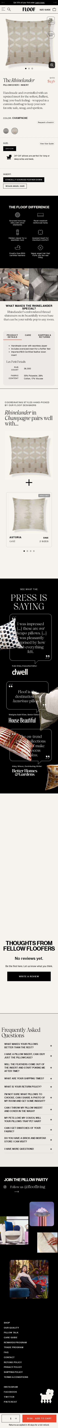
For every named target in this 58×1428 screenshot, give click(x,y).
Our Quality (11, 1328)
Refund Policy (13, 1362)
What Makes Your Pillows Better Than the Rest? (21, 1046)
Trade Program (13, 1347)
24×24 (10, 148)
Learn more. (14, 909)
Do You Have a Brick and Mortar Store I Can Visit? (25, 1140)
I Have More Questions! (19, 1148)
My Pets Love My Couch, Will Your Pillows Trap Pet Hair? (22, 1119)
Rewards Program (15, 1342)
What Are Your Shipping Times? (24, 1078)
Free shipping (14, 3)
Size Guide (45, 10)
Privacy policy (13, 1367)
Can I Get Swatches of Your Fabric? (22, 1130)
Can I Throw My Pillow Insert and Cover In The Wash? (23, 1109)
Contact (9, 1357)
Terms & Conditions (16, 1377)
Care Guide (10, 1337)
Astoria (16, 537)
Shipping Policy (13, 1372)
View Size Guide (47, 144)
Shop (7, 1323)
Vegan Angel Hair (14, 186)
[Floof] (29, 9)
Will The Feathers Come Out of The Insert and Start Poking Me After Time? (24, 1067)
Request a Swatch (46, 122)
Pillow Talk (11, 1332)
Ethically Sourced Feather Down (23, 180)
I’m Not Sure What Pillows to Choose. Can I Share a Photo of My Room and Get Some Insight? (24, 1097)
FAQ (6, 1352)
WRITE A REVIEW (29, 976)
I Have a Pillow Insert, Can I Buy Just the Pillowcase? (24, 1056)
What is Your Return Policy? (22, 1086)
